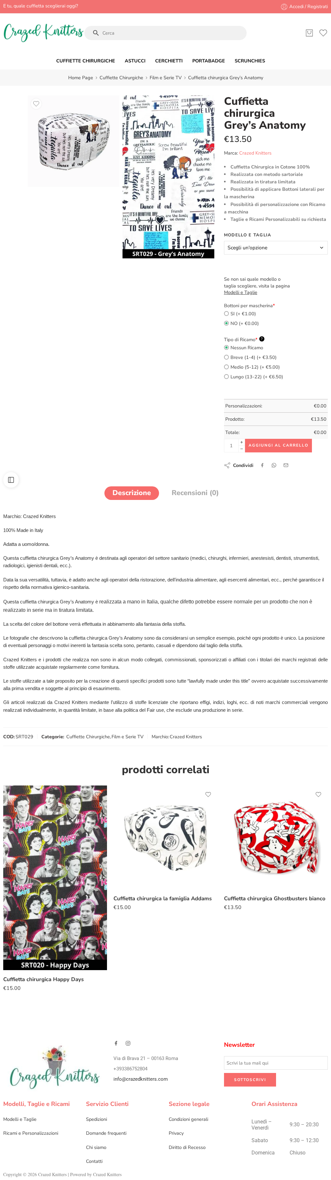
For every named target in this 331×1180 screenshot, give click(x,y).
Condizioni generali (188, 1119)
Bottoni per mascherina (249, 305)
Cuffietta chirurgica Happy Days (43, 979)
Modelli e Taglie (20, 1119)
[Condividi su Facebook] (262, 465)
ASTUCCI (135, 61)
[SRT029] (168, 176)
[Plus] (241, 442)
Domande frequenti (106, 1133)
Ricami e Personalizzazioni (30, 1133)
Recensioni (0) (195, 493)
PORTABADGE (208, 61)
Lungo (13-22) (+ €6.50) (256, 376)
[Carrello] (309, 33)
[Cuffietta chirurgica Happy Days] (55, 877)
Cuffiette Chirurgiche (121, 77)
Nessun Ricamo (246, 347)
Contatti (94, 1161)
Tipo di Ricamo (243, 339)
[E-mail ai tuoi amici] (286, 465)
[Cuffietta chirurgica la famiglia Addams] (165, 837)
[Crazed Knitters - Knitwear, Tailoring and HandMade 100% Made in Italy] (43, 33)
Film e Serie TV (166, 77)
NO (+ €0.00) (244, 323)
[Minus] (241, 449)
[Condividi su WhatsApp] (274, 465)
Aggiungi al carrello (278, 445)
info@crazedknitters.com (140, 1079)
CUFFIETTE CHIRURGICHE (85, 61)
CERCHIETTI (169, 61)
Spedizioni (96, 1119)
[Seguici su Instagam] (128, 1043)
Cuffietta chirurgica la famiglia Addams (162, 898)
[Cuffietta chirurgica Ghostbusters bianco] (276, 837)
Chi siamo (96, 1147)
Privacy (176, 1133)
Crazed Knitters (255, 153)
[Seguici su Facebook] (116, 1043)
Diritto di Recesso (187, 1147)
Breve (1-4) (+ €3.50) (253, 357)
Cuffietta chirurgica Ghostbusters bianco (275, 898)
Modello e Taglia (248, 235)
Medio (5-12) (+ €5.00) (255, 367)
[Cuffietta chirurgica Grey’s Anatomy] (73, 141)
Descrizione (131, 493)
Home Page (80, 77)
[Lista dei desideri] (36, 104)
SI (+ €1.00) (243, 313)
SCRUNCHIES (250, 61)
